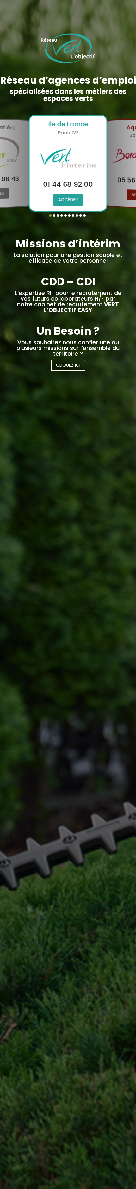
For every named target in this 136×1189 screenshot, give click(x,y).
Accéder (68, 199)
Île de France (68, 124)
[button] (50, 215)
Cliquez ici (68, 365)
